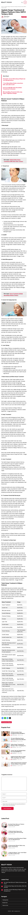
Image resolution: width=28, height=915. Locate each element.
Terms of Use (5, 905)
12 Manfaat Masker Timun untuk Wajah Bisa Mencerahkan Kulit (17, 853)
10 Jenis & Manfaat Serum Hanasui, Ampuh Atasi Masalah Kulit (18, 739)
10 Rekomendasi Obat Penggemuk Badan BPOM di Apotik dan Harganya (17, 733)
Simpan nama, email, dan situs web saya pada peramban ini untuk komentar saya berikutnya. (14, 805)
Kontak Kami (5, 902)
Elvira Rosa (14, 747)
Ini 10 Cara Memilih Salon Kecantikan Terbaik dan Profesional (12, 88)
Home (2, 6)
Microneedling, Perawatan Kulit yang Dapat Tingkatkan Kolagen (12, 92)
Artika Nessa (14, 753)
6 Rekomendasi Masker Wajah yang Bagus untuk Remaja (16, 846)
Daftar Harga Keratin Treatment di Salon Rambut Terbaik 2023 (19, 763)
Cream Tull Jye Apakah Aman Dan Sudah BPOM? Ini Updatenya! (18, 752)
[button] (22, 2)
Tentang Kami (5, 899)
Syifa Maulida (14, 741)
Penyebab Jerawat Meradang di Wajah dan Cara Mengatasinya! (17, 839)
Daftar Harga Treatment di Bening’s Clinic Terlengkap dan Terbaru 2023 (18, 746)
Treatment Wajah (7, 722)
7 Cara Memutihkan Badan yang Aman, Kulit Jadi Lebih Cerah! (13, 84)
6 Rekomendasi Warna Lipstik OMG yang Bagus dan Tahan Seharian (18, 758)
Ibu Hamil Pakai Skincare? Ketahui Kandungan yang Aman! (16, 825)
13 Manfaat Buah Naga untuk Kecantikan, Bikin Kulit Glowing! (15, 832)
